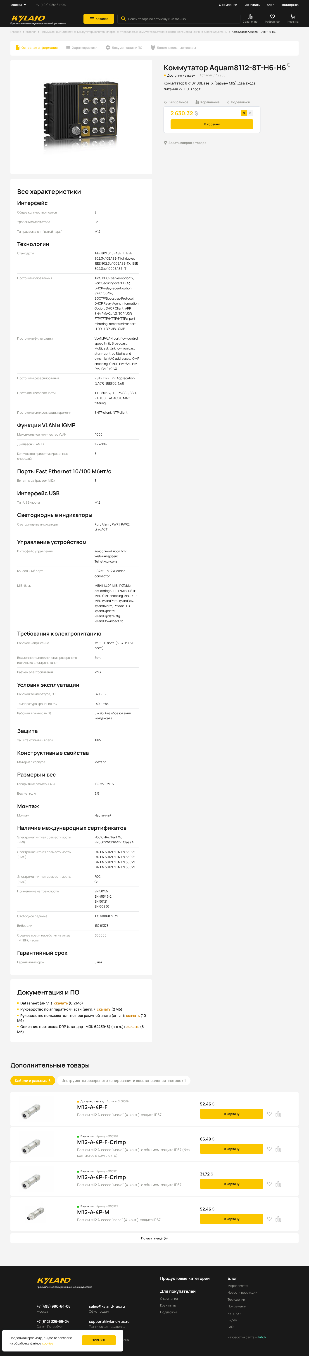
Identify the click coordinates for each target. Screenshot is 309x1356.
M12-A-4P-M (93, 1212)
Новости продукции (242, 1292)
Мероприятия (238, 1285)
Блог (270, 4)
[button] (98, 19)
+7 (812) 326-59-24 (53, 1321)
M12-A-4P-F (92, 1107)
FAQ (230, 1327)
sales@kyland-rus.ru (107, 1306)
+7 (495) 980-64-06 (51, 4)
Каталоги (235, 1313)
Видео (232, 1320)
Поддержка (290, 4)
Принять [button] (99, 1340)
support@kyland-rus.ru (109, 1321)
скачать (61, 1003)
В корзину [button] (212, 124)
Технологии (236, 1299)
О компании (228, 4)
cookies (47, 1343)
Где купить (252, 4)
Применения (237, 1306)
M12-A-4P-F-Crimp (101, 1142)
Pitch (262, 1337)
